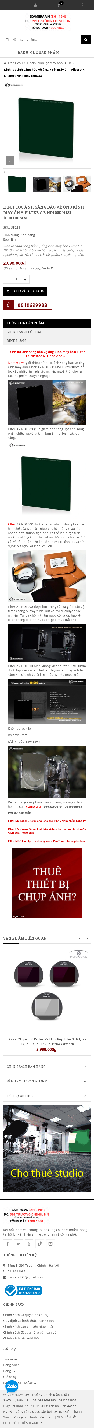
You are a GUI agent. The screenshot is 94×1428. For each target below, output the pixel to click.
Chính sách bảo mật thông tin (25, 1338)
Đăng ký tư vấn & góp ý (27, 1081)
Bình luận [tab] (16, 341)
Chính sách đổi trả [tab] (24, 332)
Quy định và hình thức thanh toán (28, 1321)
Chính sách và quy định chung (26, 1315)
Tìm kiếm (10, 1359)
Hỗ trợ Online (20, 1096)
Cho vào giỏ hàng (29, 291)
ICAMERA (36, 1423)
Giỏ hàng (10, 1377)
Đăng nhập (11, 1365)
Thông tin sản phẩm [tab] (25, 323)
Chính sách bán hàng (26, 1067)
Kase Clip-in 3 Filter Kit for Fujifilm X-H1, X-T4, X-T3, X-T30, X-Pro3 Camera (47, 1041)
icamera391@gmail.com (25, 1277)
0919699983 (32, 305)
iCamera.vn (16, 363)
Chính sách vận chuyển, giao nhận (28, 1326)
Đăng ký (9, 1371)
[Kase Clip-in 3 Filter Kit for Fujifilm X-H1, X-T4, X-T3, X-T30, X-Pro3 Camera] (47, 990)
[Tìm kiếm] (86, 39)
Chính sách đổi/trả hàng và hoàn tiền (31, 1332)
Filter (12, 524)
